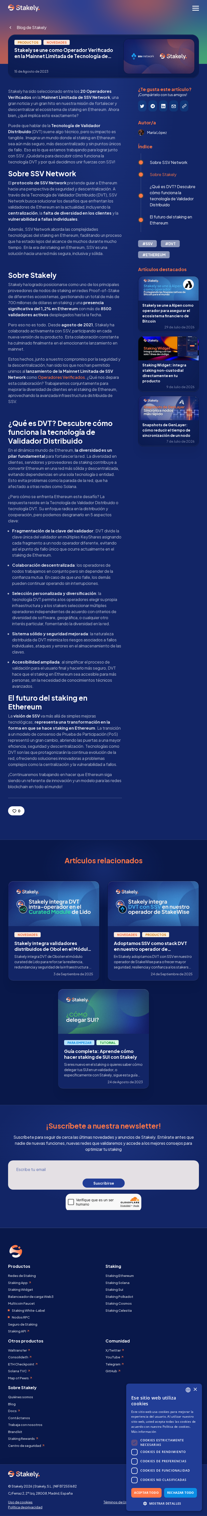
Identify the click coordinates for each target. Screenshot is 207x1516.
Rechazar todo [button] (180, 1493)
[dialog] (164, 1447)
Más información (143, 1431)
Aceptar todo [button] (146, 1493)
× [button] (195, 1389)
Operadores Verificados (61, 377)
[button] (164, 1503)
